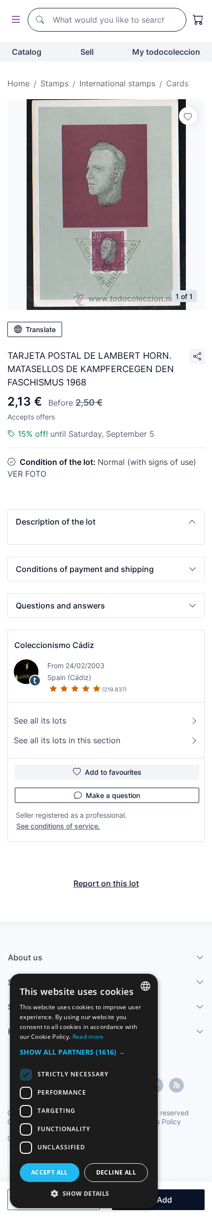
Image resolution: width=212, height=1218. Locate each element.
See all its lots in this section (67, 740)
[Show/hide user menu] (14, 20)
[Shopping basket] (198, 19)
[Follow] (188, 116)
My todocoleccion (166, 52)
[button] (106, 522)
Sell (87, 52)
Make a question (113, 795)
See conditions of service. (58, 826)
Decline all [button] (116, 1172)
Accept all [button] (49, 1172)
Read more (88, 1036)
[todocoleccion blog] (176, 1085)
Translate (41, 329)
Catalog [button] (26, 52)
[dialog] (84, 1091)
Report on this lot (106, 883)
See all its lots (40, 720)
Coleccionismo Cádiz (54, 645)
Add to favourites (113, 772)
